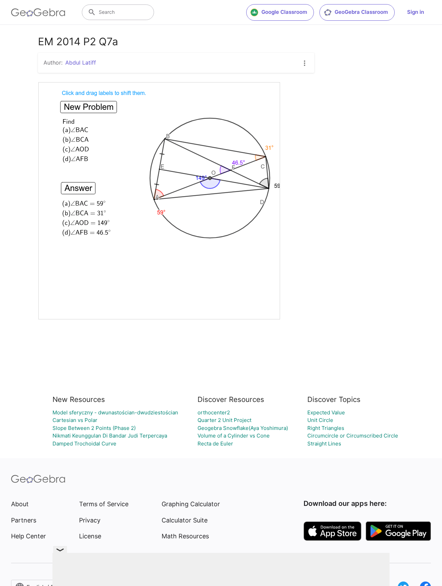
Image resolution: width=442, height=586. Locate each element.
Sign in (415, 12)
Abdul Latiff (80, 62)
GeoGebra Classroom (361, 12)
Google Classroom (284, 12)
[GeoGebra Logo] (38, 12)
